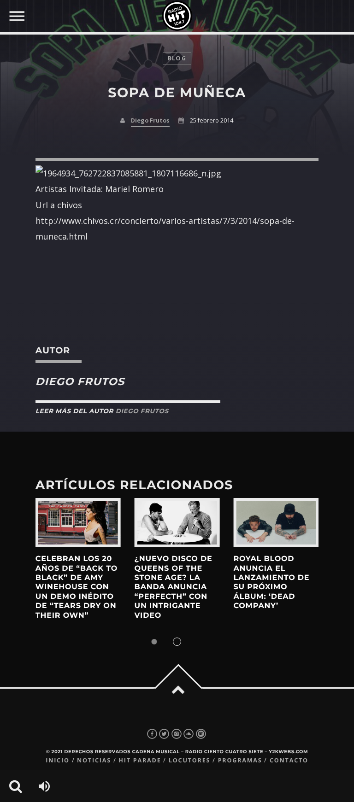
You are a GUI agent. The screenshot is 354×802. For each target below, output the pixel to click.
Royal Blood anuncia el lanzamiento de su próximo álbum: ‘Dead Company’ (271, 582)
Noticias (94, 760)
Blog (177, 58)
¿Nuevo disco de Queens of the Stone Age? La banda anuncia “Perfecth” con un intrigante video (173, 587)
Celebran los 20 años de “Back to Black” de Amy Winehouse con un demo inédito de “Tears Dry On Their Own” (76, 587)
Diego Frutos (150, 120)
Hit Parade (139, 760)
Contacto (289, 760)
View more (78, 523)
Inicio (58, 760)
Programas (240, 760)
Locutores (189, 760)
